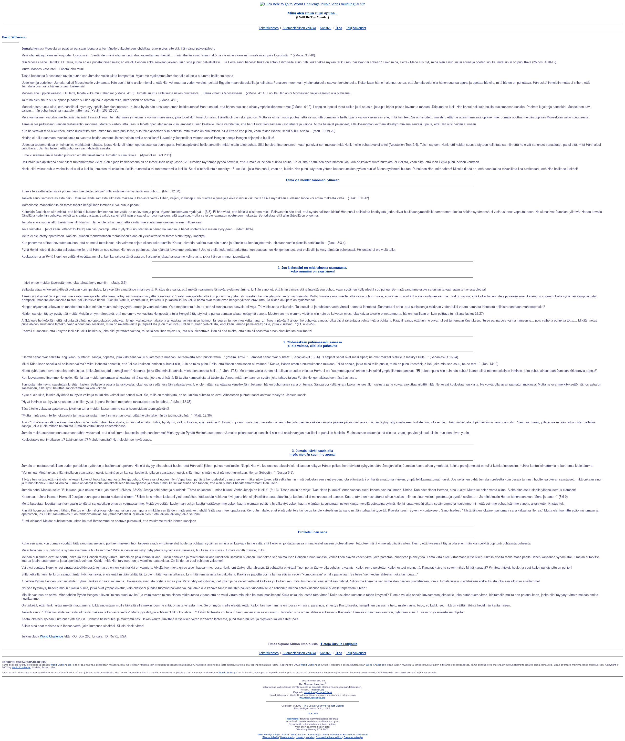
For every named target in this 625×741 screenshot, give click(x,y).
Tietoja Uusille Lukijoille (339, 644)
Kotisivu (325, 28)
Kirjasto (300, 737)
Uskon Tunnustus (332, 734)
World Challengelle (61, 664)
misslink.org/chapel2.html (318, 692)
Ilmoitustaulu (287, 737)
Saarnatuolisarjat (353, 737)
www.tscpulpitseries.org (312, 697)
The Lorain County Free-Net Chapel (323, 705)
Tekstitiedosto (269, 28)
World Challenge (51, 636)
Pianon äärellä (270, 737)
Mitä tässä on (298, 734)
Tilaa (338, 28)
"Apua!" (285, 734)
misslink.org (318, 689)
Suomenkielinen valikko (299, 28)
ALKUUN (313, 713)
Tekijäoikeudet (356, 28)
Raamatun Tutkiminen (355, 734)
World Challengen (311, 664)
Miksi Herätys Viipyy (269, 734)
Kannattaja (314, 734)
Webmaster (293, 718)
